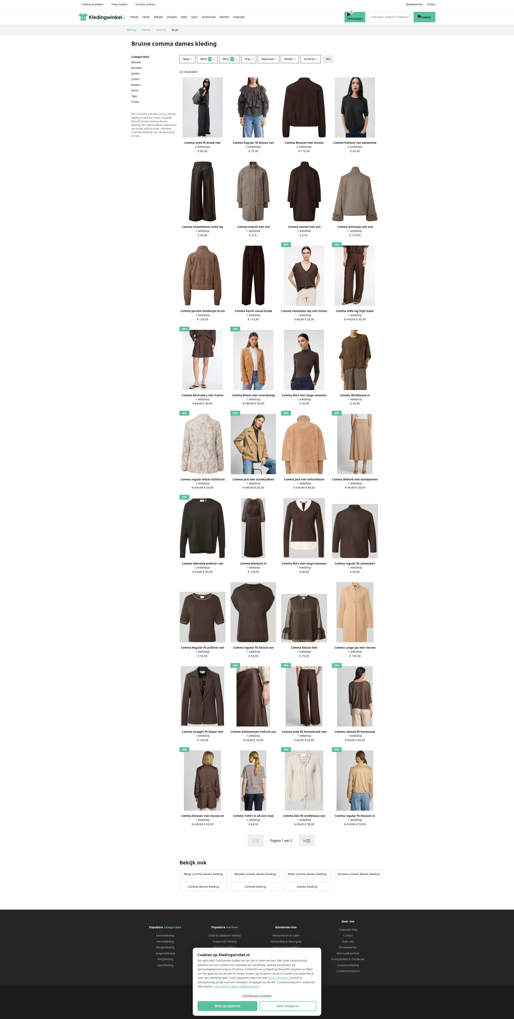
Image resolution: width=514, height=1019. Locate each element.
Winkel (289, 59)
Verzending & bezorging (286, 941)
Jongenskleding (165, 953)
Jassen (135, 73)
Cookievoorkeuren (348, 971)
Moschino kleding (224, 947)
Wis (328, 59)
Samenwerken (348, 947)
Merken (224, 17)
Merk (205, 59)
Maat (186, 59)
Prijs (248, 59)
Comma (162, 114)
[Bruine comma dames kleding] (307, 840)
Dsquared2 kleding (225, 941)
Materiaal (267, 59)
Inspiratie (239, 17)
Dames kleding (307, 887)
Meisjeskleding (165, 947)
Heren (146, 17)
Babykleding (165, 959)
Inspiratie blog (348, 929)
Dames (134, 17)
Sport (194, 17)
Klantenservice (414, 4)
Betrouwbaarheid (348, 953)
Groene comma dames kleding (359, 874)
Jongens (172, 17)
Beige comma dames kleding (203, 874)
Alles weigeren (287, 1006)
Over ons (348, 941)
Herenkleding (165, 941)
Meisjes (158, 17)
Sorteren (310, 59)
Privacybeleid (339, 959)
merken (232, 927)
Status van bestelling (286, 947)
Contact (431, 4)
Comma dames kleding (203, 887)
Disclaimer (358, 959)
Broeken (136, 68)
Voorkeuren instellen (257, 996)
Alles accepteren (227, 1006)
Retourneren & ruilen (286, 935)
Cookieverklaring (348, 965)
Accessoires (209, 17)
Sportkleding (165, 965)
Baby (184, 17)
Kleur (228, 59)
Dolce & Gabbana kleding (224, 935)
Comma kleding (255, 887)
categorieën (172, 927)
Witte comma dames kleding (307, 874)
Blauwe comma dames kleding (255, 874)
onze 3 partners (278, 978)
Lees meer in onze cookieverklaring (236, 986)
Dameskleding (165, 935)
